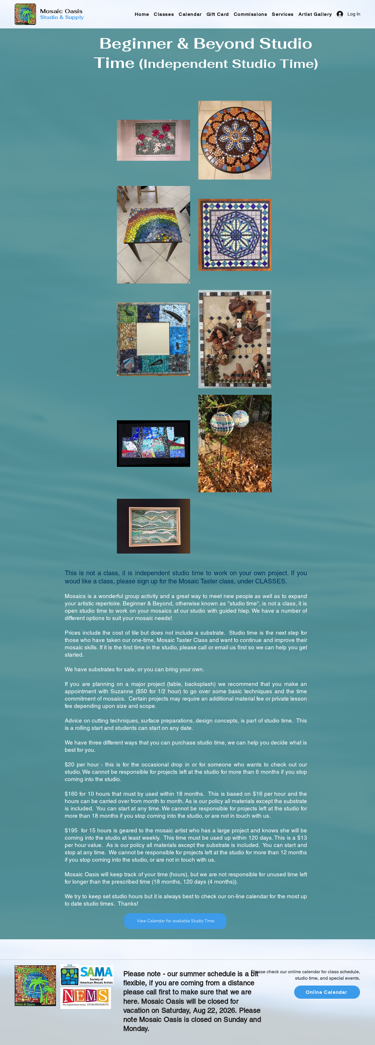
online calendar (304, 971)
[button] (283, 14)
